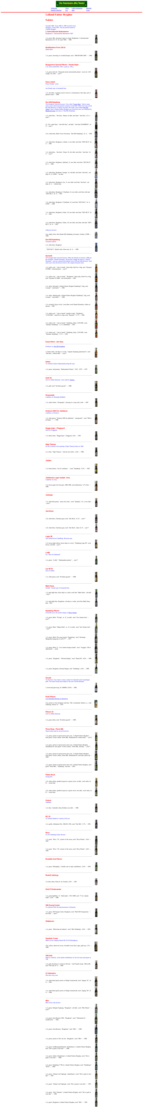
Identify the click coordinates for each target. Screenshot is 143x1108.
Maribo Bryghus (50, 111)
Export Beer (77, 104)
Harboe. (72, 380)
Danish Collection (56, 10)
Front (88, 10)
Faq (66, 10)
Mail (73, 10)
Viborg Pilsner (72, 613)
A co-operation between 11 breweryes (57, 699)
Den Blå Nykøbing (59, 346)
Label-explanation (77, 8)
